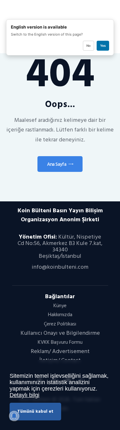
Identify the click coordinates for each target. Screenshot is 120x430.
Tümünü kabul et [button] (35, 411)
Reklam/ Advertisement (60, 351)
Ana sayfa (56, 164)
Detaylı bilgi (24, 395)
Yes (103, 45)
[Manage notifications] (14, 416)
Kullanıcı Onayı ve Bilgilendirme (60, 333)
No (88, 45)
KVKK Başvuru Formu (60, 342)
